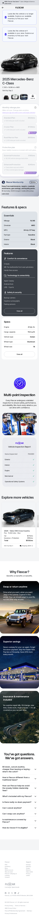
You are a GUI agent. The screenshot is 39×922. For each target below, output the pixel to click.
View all (19, 311)
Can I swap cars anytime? (13, 814)
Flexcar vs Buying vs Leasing (11, 874)
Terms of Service (20, 905)
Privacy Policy (9, 905)
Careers (7, 877)
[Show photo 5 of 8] (19, 525)
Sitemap (29, 911)
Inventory (7, 866)
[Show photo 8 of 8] (22, 525)
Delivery (28, 866)
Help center (29, 872)
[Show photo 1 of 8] (14, 525)
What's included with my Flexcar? (17, 796)
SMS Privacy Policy (10, 908)
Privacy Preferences (11, 913)
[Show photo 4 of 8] (18, 525)
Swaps (28, 868)
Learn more (7, 3)
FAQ (6, 864)
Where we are (9, 870)
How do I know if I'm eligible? (15, 828)
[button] (19, 525)
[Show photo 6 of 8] (20, 525)
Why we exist (9, 872)
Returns (28, 870)
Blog (6, 868)
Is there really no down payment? (16, 802)
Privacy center (28, 874)
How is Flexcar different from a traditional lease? (15, 778)
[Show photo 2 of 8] (15, 525)
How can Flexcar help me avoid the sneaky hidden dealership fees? (16, 788)
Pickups (28, 864)
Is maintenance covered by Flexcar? (14, 820)
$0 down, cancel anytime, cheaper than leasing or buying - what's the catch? (16, 769)
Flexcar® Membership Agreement (15, 911)
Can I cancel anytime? (12, 808)
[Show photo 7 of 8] (21, 525)
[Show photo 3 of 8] (16, 525)
